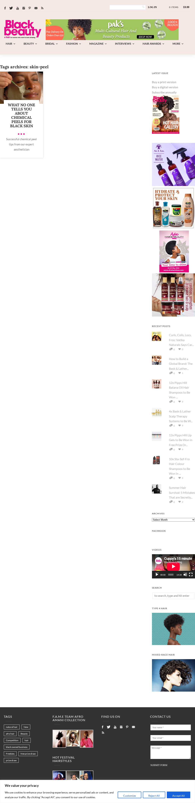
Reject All (154, 795)
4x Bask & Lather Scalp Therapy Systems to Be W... (180, 416)
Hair (9, 43)
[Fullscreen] (191, 575)
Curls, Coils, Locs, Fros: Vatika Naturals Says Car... (181, 339)
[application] (173, 566)
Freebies (10, 753)
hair (27, 740)
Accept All (178, 795)
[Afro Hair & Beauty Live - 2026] (173, 272)
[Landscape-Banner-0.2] (112, 39)
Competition (12, 740)
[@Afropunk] (59, 779)
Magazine (96, 43)
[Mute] (185, 575)
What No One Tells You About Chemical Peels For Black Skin (21, 115)
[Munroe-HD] (173, 690)
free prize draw (28, 753)
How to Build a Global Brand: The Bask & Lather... (181, 363)
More (176, 43)
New (26, 727)
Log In (152, 7)
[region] (97, 791)
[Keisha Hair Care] (173, 315)
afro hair (10, 733)
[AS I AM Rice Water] (173, 185)
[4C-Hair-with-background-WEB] (173, 644)
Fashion (72, 43)
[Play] (157, 575)
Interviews (123, 43)
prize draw (11, 760)
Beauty (29, 43)
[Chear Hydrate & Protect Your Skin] (173, 228)
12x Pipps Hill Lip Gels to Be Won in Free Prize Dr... (180, 440)
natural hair (12, 727)
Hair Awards (152, 43)
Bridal (50, 43)
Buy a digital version (165, 87)
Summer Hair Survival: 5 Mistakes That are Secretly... (182, 492)
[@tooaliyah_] (73, 779)
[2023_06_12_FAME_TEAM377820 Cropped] (86, 739)
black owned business (16, 747)
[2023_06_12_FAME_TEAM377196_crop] (73, 738)
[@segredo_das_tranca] (86, 779)
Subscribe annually (164, 92)
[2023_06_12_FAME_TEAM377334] (59, 739)
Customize (129, 795)
